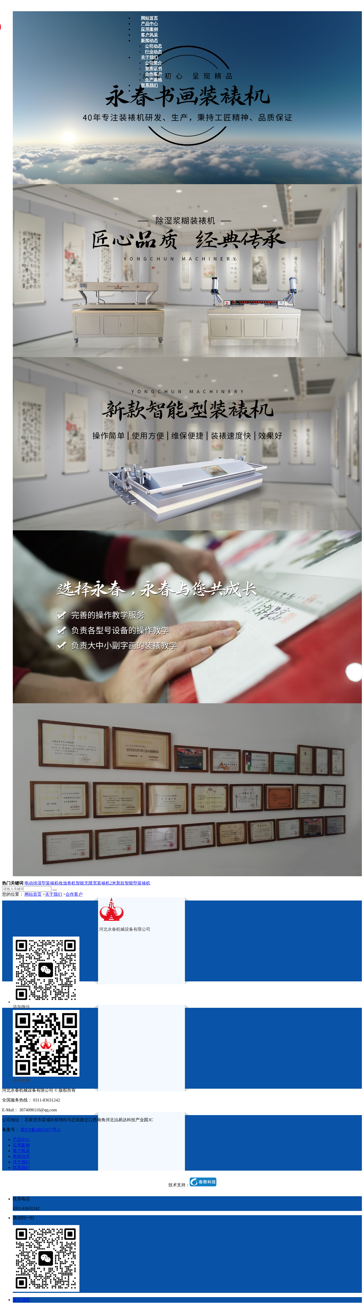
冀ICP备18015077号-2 (40, 1129)
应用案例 (21, 1145)
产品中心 (21, 1139)
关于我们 (53, 894)
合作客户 (74, 894)
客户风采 (21, 1150)
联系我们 (21, 1167)
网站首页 (33, 894)
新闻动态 (21, 1156)
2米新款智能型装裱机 (130, 883)
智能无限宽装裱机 (93, 883)
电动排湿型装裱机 (42, 883)
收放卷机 (67, 883)
